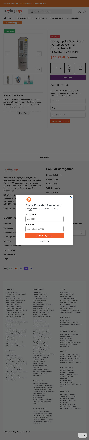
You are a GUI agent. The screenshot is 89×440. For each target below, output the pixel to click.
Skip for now (44, 241)
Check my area (44, 235)
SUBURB (29, 224)
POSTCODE (30, 214)
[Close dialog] (71, 197)
